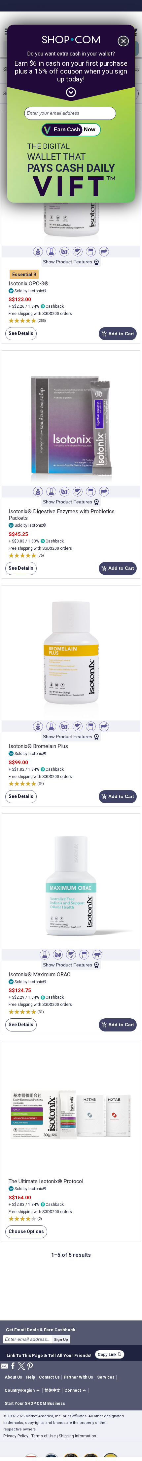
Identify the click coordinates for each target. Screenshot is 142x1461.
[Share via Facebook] (13, 1366)
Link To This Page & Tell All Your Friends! (49, 1354)
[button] (23, 1390)
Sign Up (61, 1339)
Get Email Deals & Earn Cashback (40, 1329)
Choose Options (24, 1233)
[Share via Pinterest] (30, 1366)
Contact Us (49, 1377)
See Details (19, 335)
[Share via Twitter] (21, 1366)
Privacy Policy (15, 1436)
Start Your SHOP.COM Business (35, 1403)
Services (106, 1377)
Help (30, 1377)
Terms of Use (43, 1436)
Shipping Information (77, 1436)
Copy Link (110, 1354)
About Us (13, 1377)
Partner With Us (78, 1377)
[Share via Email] (4, 1368)
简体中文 (52, 1390)
